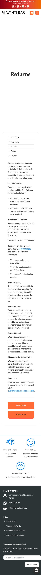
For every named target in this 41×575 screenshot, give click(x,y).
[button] (31, 13)
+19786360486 (25, 249)
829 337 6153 (14, 503)
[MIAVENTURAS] (13, 12)
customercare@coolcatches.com (21, 391)
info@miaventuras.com (18, 508)
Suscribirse (32, 565)
